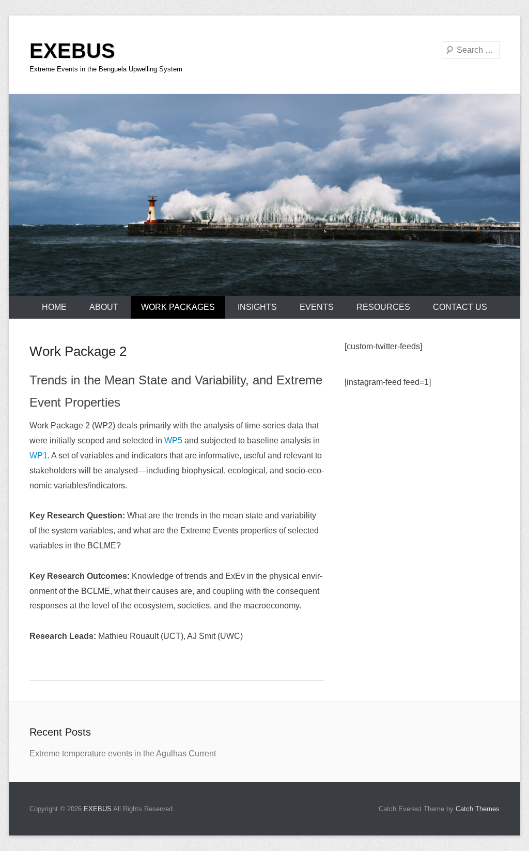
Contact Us (460, 307)
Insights (257, 307)
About (103, 307)
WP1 (38, 455)
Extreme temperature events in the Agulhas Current (122, 753)
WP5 (173, 440)
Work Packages (178, 307)
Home (54, 307)
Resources (383, 307)
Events (317, 307)
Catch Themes (478, 809)
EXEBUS (72, 50)
